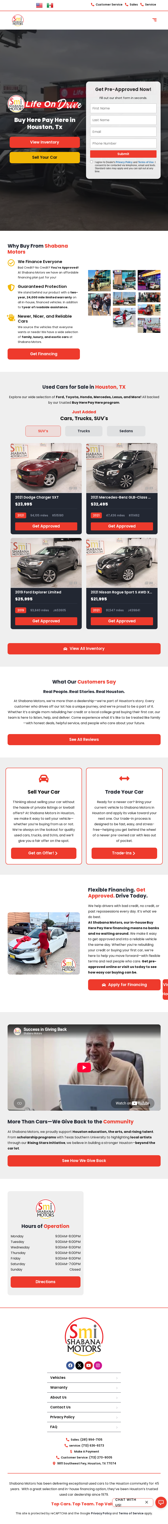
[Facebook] (70, 1365)
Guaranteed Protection (42, 286)
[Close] (146, 1502)
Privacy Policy (124, 162)
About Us (58, 1397)
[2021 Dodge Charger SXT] (46, 488)
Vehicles (58, 1377)
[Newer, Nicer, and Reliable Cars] (11, 317)
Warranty (58, 1387)
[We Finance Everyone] (11, 262)
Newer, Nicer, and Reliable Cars (45, 318)
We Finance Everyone (40, 261)
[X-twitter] (79, 1365)
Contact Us (60, 1407)
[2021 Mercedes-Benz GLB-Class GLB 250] (122, 488)
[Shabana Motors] (18, 20)
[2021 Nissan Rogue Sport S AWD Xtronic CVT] (122, 583)
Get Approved (46, 526)
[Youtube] (89, 1365)
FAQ (53, 1426)
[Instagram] (98, 1365)
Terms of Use (146, 162)
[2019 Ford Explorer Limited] (46, 583)
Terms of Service (131, 1513)
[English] (39, 5)
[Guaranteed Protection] (11, 287)
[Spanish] (50, 5)
